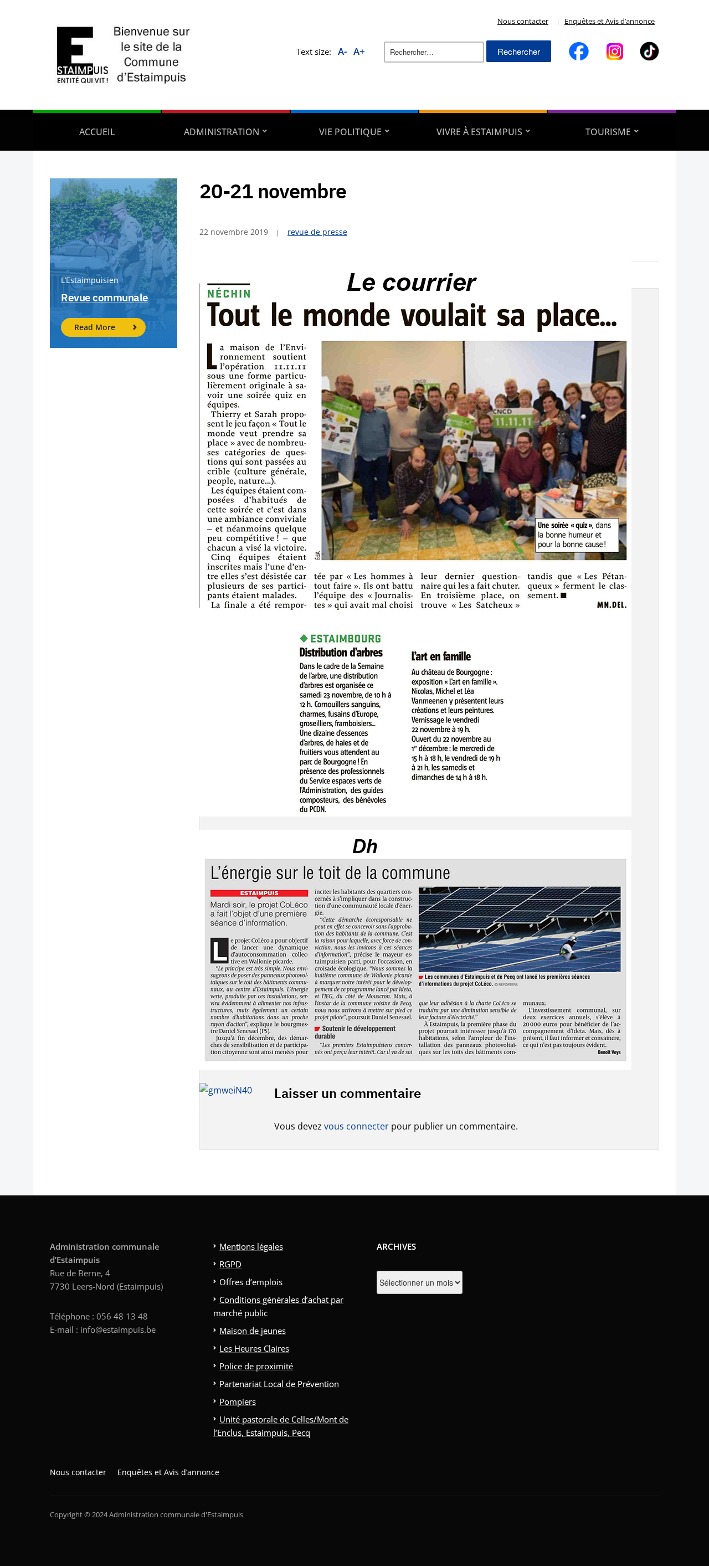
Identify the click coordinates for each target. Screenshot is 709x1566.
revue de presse (317, 232)
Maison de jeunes (252, 1330)
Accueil (97, 132)
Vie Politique (350, 132)
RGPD (230, 1264)
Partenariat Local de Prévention (279, 1383)
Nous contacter (522, 21)
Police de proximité (256, 1366)
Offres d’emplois (250, 1281)
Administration (221, 132)
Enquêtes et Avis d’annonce (609, 21)
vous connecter (356, 1126)
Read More (94, 327)
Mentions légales (251, 1246)
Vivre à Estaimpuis (479, 132)
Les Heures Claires (254, 1348)
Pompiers (237, 1401)
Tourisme (608, 132)
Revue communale (104, 297)
